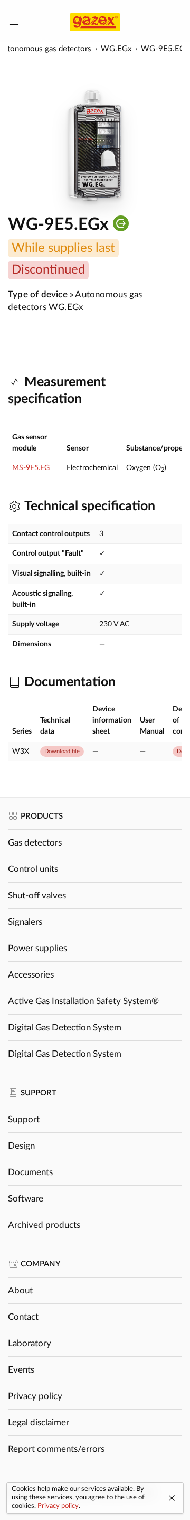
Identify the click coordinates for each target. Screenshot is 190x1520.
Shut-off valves (37, 895)
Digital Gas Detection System (64, 1027)
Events (21, 1369)
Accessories (31, 974)
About (20, 1290)
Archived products (44, 1225)
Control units (33, 869)
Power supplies (37, 948)
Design (21, 1145)
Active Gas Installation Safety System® (83, 1001)
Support (24, 1119)
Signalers (25, 921)
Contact (23, 1316)
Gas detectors (35, 842)
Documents (30, 1172)
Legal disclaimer (38, 1422)
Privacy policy (35, 1396)
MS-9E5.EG (31, 468)
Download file (62, 751)
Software (25, 1198)
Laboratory (29, 1343)
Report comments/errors (56, 1448)
